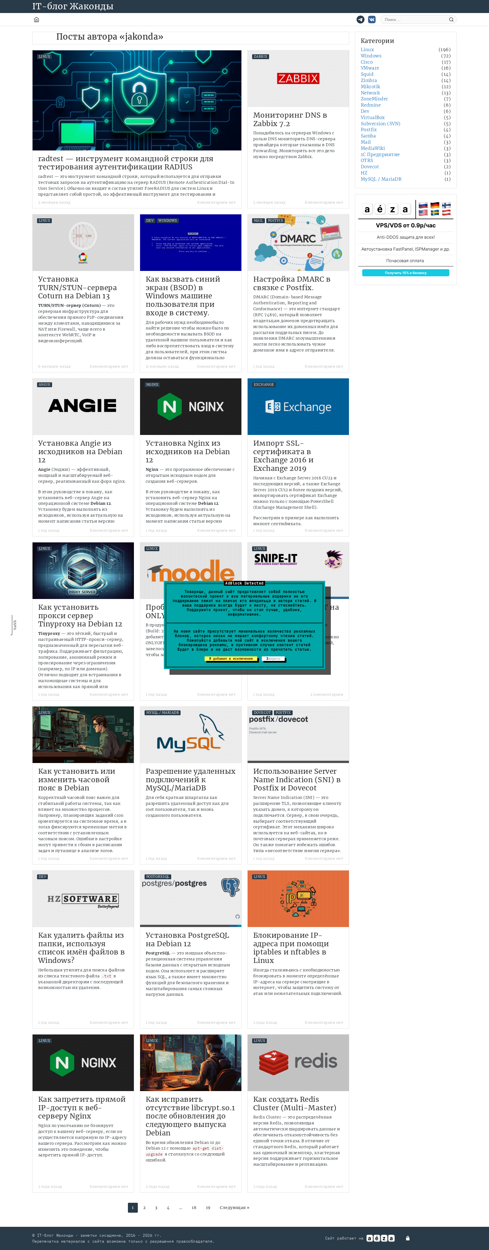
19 (208, 1207)
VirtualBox (373, 117)
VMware (370, 68)
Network (370, 93)
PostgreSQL (158, 877)
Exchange (264, 385)
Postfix (275, 221)
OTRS (367, 160)
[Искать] (451, 19)
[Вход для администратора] (408, 1238)
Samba (368, 136)
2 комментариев (326, 694)
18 (194, 1207)
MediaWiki (373, 148)
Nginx (152, 385)
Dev (150, 221)
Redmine (371, 105)
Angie (44, 385)
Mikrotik (370, 86)
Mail (258, 221)
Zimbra (369, 80)
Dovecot (262, 713)
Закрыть (273, 658)
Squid (367, 74)
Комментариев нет (216, 202)
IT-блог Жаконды (72, 6)
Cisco (367, 62)
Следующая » (234, 1207)
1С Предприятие (380, 154)
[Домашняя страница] (36, 19)
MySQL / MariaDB (162, 713)
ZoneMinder (374, 99)
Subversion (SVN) (381, 123)
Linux (44, 57)
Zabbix (260, 57)
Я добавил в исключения (231, 658)
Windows (167, 221)
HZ (364, 173)
